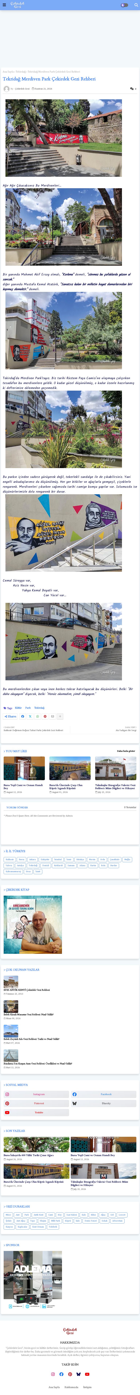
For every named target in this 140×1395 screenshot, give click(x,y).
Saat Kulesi (72, 1215)
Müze (8, 1215)
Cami (50, 1215)
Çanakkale (114, 860)
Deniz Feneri (91, 1221)
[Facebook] (22, 716)
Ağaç (103, 1215)
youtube (39, 1112)
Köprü (68, 1221)
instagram (39, 1094)
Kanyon (9, 1227)
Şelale (8, 1221)
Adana (82, 866)
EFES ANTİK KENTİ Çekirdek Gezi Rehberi (27, 990)
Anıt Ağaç (20, 1221)
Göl (112, 1215)
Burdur (113, 866)
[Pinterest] (45, 716)
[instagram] (53, 1374)
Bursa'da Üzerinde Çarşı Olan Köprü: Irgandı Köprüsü (65, 787)
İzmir (69, 860)
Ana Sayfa (8, 72)
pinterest (39, 1103)
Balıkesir (10, 860)
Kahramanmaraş (13, 872)
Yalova (9, 866)
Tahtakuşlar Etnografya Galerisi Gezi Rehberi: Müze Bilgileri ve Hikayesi (115, 787)
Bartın (93, 866)
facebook (106, 1094)
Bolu (103, 866)
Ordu (102, 860)
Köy (60, 1215)
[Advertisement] (70, 38)
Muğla (127, 860)
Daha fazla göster (126, 751)
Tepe (32, 1221)
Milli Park (55, 1221)
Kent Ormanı (38, 1227)
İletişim (87, 1387)
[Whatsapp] (37, 716)
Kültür (18, 708)
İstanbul (58, 860)
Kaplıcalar (22, 1227)
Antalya (20, 866)
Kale (84, 1215)
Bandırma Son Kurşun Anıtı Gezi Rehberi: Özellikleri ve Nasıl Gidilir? (38, 1063)
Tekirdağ (21, 72)
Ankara (32, 860)
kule (78, 1221)
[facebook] (61, 1374)
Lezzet (122, 1215)
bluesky (106, 1103)
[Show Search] (4, 5)
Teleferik (53, 1227)
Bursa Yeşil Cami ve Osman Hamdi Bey (23, 787)
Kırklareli (58, 866)
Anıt (18, 1215)
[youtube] (87, 1374)
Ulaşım (43, 1221)
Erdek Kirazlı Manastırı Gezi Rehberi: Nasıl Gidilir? (29, 1014)
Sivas (28, 872)
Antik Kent (38, 1215)
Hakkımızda (71, 1387)
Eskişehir (45, 860)
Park (28, 708)
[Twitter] (30, 716)
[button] (136, 5)
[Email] (52, 716)
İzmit (38, 872)
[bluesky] (78, 1374)
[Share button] (60, 716)
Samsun (71, 866)
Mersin (92, 860)
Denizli (45, 866)
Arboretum (117, 1221)
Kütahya (80, 860)
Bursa (21, 860)
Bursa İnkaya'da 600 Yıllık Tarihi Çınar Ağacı (29, 1155)
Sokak (104, 1221)
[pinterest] (70, 1374)
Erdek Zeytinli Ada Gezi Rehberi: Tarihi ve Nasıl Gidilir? (31, 1039)
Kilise (93, 1215)
